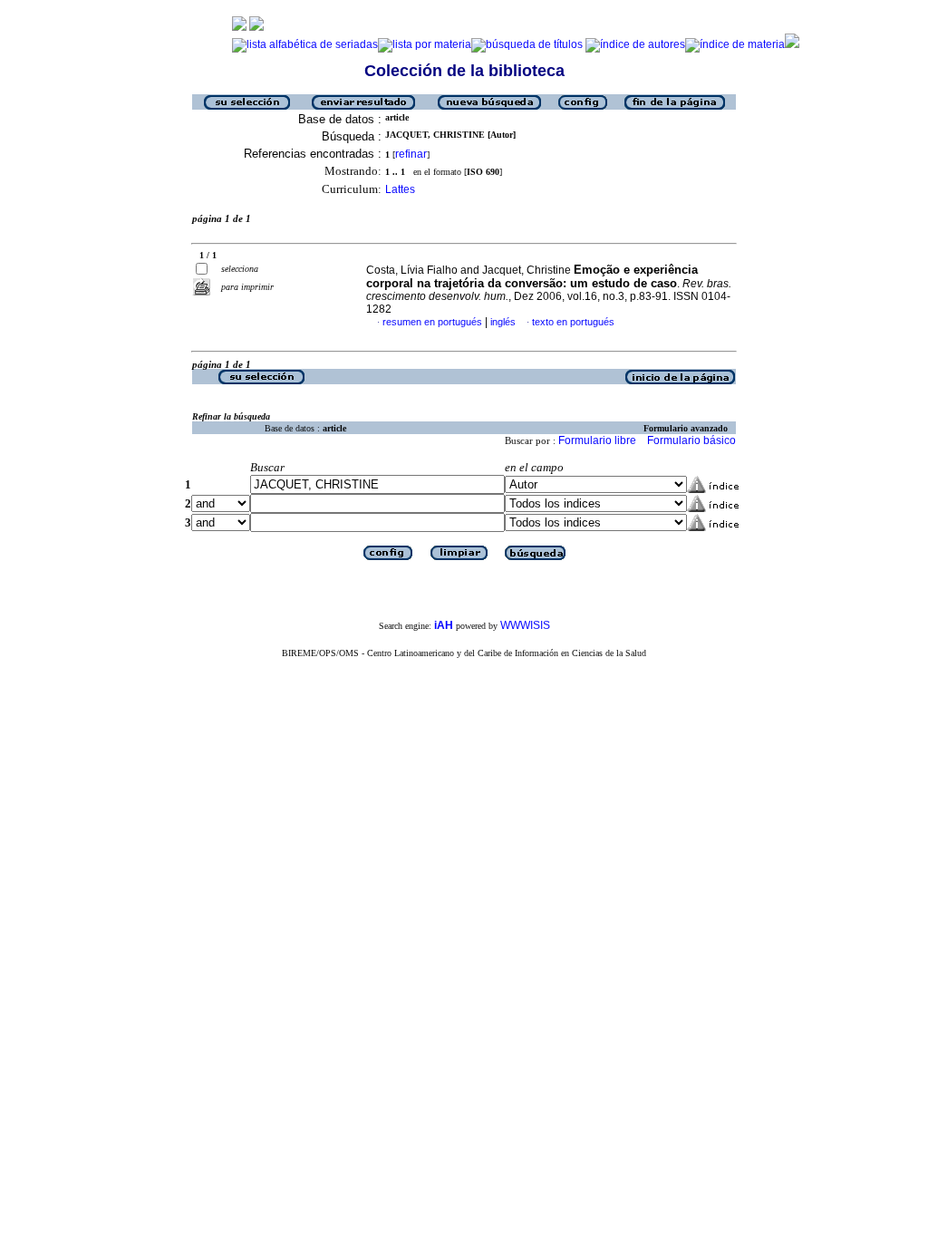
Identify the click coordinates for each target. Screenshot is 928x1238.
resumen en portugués (432, 321)
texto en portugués (573, 321)
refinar (411, 154)
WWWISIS (525, 625)
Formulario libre (597, 440)
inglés (503, 321)
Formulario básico (691, 440)
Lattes (400, 189)
